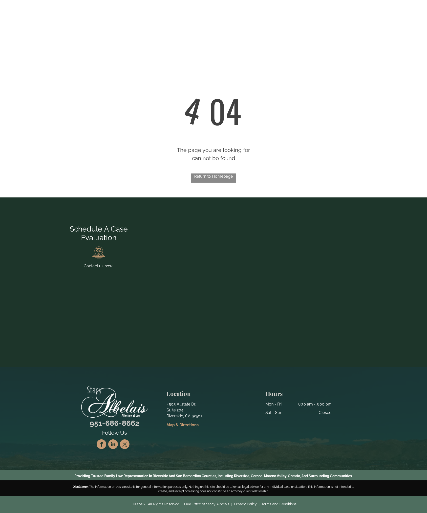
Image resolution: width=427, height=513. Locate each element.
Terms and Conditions (279, 504)
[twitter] (124, 444)
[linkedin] (113, 444)
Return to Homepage (213, 176)
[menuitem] (158, 20)
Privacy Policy (245, 504)
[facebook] (101, 444)
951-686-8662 (402, 18)
